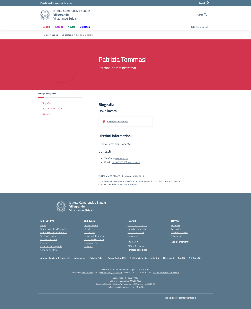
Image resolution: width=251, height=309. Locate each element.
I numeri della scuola (94, 236)
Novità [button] (71, 27)
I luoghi (87, 229)
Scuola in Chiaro (48, 236)
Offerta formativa (136, 246)
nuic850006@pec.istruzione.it (166, 272)
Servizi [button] (59, 27)
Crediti (181, 258)
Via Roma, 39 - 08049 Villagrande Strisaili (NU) (129, 269)
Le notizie (175, 225)
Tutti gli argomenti (199, 27)
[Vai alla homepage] (45, 14)
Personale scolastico (137, 225)
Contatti (46, 114)
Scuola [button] (46, 27)
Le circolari (176, 229)
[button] (60, 94)
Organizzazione (91, 243)
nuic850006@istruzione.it (126, 162)
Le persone (89, 232)
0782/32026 (87, 272)
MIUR (43, 225)
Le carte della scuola (94, 239)
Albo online (176, 236)
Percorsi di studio (136, 232)
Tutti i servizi (133, 236)
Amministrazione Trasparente (55, 258)
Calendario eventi (179, 232)
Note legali (168, 258)
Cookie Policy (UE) (117, 258)
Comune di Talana (49, 250)
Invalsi (43, 243)
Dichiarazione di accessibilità (144, 258)
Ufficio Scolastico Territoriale (53, 232)
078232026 (121, 158)
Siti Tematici (195, 258)
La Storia (88, 246)
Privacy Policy (97, 258)
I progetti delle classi (137, 249)
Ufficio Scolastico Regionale (53, 229)
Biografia (46, 103)
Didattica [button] (85, 27)
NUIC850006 (135, 280)
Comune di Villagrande (51, 246)
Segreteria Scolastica (117, 121)
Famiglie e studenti (137, 229)
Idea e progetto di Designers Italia (180, 297)
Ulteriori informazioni (52, 108)
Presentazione (91, 225)
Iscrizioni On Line (48, 239)
